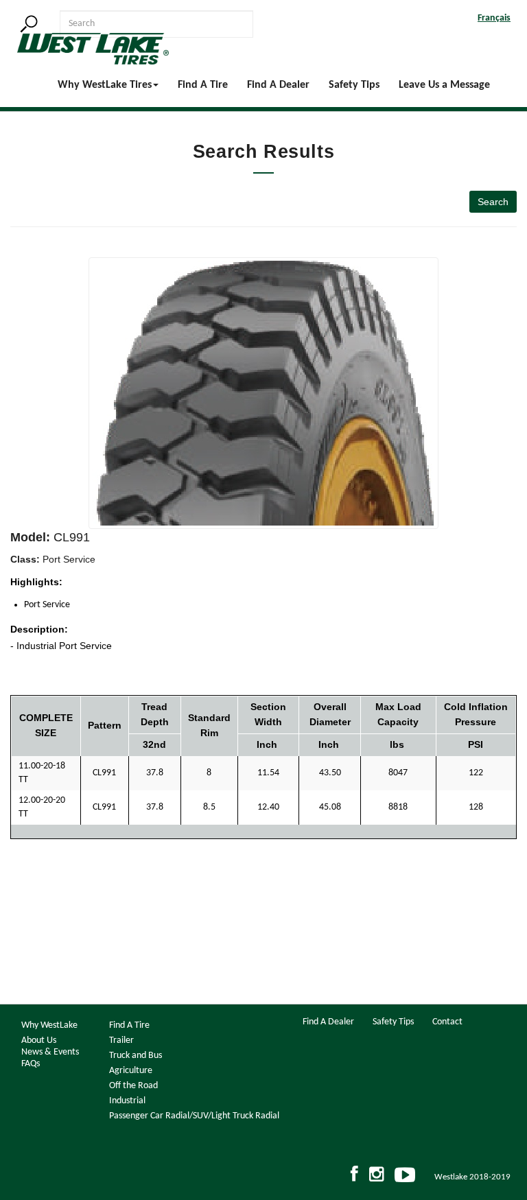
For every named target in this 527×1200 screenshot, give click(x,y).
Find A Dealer (278, 85)
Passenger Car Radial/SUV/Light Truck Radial (194, 1116)
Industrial (127, 1101)
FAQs (30, 1064)
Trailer (121, 1040)
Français (494, 18)
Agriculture (130, 1071)
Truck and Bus (135, 1055)
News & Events (50, 1052)
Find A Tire (203, 85)
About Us (38, 1040)
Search (493, 201)
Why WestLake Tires (105, 85)
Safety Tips (354, 85)
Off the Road (133, 1086)
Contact (447, 1022)
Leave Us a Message (444, 85)
